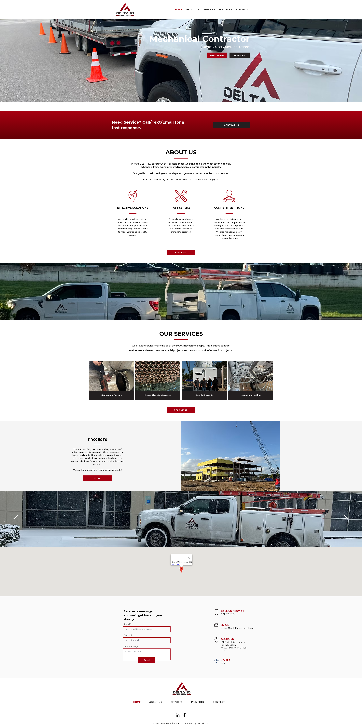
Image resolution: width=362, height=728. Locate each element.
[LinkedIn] (177, 715)
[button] (230, 456)
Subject (128, 635)
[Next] (346, 519)
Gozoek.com (203, 723)
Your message (131, 646)
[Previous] (16, 519)
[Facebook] (184, 715)
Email (127, 624)
